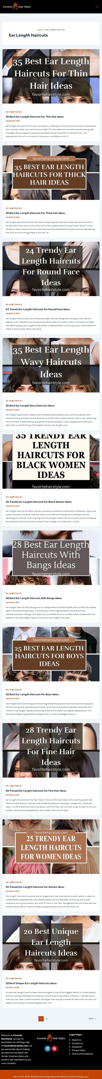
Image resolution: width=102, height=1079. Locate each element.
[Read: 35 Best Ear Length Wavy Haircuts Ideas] (51, 365)
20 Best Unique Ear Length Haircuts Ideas (31, 983)
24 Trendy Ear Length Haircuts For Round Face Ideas (38, 309)
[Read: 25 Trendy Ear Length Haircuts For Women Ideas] (51, 846)
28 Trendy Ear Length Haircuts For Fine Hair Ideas (36, 790)
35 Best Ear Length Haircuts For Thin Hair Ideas (35, 116)
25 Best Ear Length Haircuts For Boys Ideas (32, 694)
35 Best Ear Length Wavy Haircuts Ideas (30, 405)
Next (92, 1018)
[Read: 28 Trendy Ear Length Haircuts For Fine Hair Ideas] (51, 750)
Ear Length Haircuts (14, 112)
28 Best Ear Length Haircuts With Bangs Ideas (34, 598)
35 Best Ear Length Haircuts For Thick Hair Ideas (35, 213)
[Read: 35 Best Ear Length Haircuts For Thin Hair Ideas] (51, 76)
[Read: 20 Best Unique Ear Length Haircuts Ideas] (51, 942)
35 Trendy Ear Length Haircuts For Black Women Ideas (39, 501)
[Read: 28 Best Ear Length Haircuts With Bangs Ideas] (51, 557)
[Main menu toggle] (97, 7)
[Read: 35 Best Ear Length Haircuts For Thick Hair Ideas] (51, 172)
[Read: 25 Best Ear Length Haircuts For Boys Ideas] (51, 654)
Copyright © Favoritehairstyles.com (51, 1072)
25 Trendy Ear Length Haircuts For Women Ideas (35, 886)
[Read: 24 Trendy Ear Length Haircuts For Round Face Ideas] (51, 268)
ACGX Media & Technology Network (42, 1076)
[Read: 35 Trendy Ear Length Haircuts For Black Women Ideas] (51, 461)
